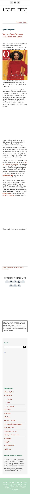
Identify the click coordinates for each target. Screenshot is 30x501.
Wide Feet (8, 449)
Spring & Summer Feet (12, 435)
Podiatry (7, 417)
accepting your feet (8, 195)
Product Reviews (10, 420)
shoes (6, 193)
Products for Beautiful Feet (13, 424)
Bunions (4, 267)
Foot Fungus (10, 406)
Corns (8, 403)
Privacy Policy (14, 486)
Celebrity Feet (10, 267)
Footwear (8, 413)
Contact (6, 486)
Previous (19, 22)
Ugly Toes (8, 442)
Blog (25, 484)
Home (5, 482)
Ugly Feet (21, 267)
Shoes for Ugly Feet (11, 431)
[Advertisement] (15, 124)
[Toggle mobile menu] (27, 13)
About (20, 484)
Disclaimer (23, 486)
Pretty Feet (19, 482)
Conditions (16, 267)
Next (24, 22)
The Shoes (13, 484)
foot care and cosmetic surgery (14, 163)
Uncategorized (5, 269)
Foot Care (8, 410)
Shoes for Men (9, 428)
